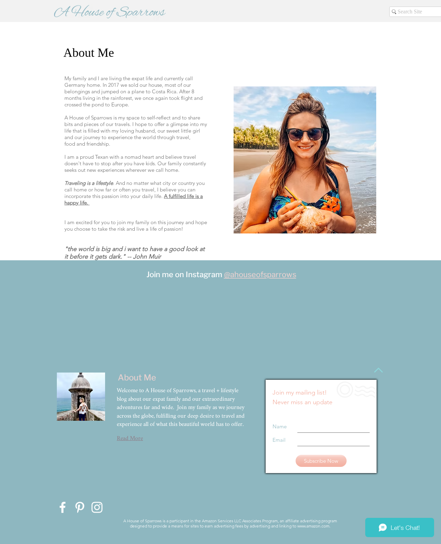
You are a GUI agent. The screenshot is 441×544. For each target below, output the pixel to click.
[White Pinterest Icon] (79, 507)
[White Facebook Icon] (62, 507)
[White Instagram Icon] (97, 507)
